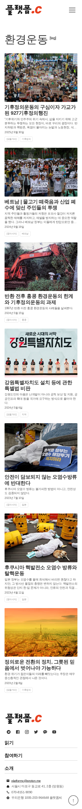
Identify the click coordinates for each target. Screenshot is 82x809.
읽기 (9, 742)
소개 (9, 768)
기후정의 (26, 139)
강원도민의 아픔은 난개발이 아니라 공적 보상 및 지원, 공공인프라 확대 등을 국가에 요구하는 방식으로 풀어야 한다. (41, 398)
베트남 (25, 233)
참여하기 (13, 755)
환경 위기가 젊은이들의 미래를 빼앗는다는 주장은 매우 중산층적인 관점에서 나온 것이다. (40, 676)
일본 (24, 504)
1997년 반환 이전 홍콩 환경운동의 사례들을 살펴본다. (39, 308)
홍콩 (24, 320)
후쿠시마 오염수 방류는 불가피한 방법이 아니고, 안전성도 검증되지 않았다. (40, 491)
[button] (72, 10)
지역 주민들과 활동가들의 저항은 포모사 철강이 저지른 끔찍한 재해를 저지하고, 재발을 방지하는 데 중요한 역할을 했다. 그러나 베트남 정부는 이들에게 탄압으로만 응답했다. (41, 218)
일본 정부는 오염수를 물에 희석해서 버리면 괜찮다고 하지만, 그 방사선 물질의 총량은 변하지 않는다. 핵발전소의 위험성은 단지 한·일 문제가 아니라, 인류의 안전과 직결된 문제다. (41, 584)
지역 (24, 414)
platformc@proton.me (26, 781)
